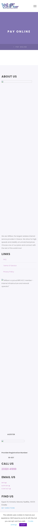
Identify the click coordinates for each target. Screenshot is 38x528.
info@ (4, 483)
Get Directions (8, 508)
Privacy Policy (8, 272)
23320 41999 (9, 469)
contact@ (6, 489)
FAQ (4, 259)
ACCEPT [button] (23, 525)
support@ (6, 486)
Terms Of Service (10, 265)
